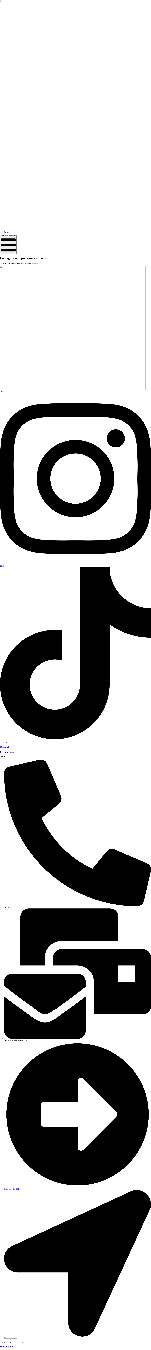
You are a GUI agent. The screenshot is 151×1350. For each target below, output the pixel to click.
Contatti (6, 232)
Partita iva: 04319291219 (12, 1189)
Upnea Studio (7, 1346)
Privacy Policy (7, 752)
